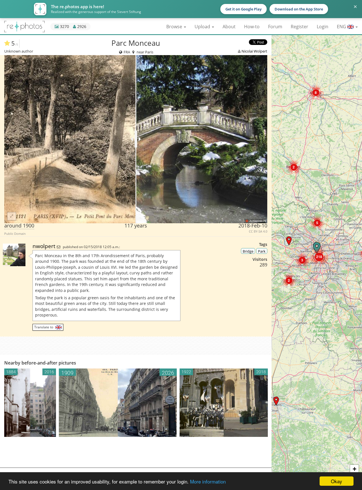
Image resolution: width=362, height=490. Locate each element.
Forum (275, 26)
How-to (252, 26)
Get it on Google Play (243, 9)
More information (208, 481)
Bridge (248, 251)
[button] (276, 400)
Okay (336, 481)
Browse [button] (174, 26)
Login (322, 26)
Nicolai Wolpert (254, 51)
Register (299, 26)
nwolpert (45, 246)
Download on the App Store (299, 9)
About (229, 26)
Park (262, 251)
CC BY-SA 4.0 (258, 231)
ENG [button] (342, 26)
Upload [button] (203, 26)
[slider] (136, 139)
